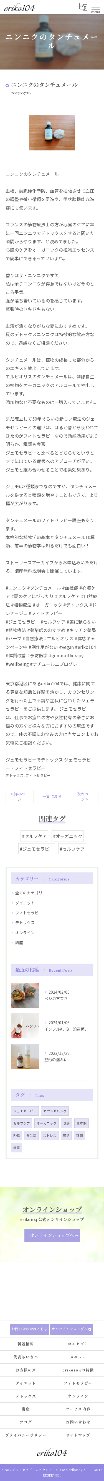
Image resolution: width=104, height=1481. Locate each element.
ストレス (49, 1135)
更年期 (82, 1123)
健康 (66, 1123)
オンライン (25, 932)
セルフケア (21, 1123)
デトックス (15, 775)
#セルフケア (34, 836)
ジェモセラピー (25, 1111)
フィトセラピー (38, 775)
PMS (16, 1135)
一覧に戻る (52, 796)
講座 (19, 942)
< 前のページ (19, 796)
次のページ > (84, 796)
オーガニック (47, 1123)
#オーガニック (67, 836)
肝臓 (16, 1147)
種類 (79, 1135)
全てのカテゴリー (30, 892)
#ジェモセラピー (37, 848)
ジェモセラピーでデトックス (34, 759)
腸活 (66, 1135)
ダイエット (25, 903)
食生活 (31, 1135)
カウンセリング (55, 1111)
